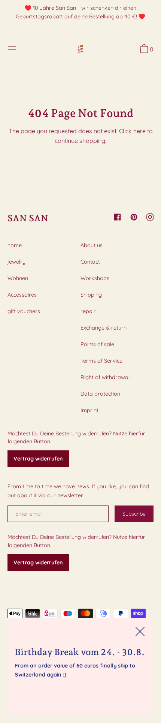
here (139, 131)
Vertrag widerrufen (38, 458)
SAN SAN (27, 218)
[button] (145, 50)
